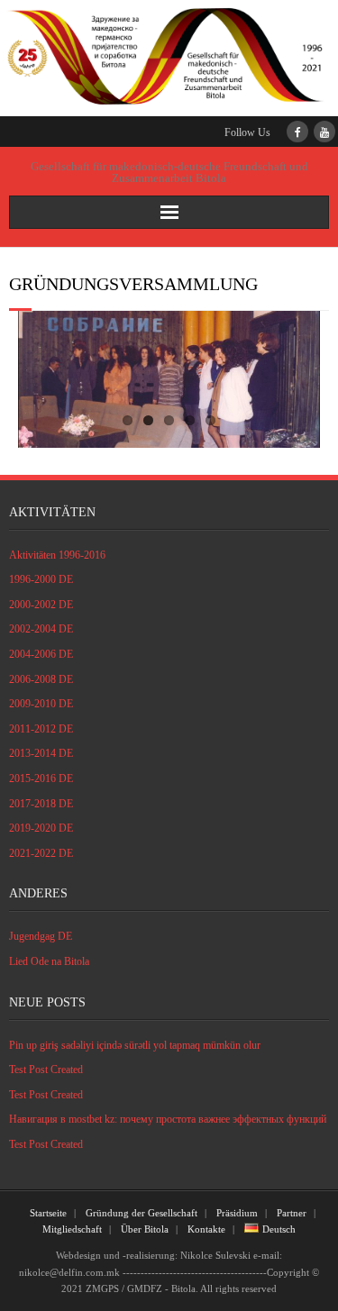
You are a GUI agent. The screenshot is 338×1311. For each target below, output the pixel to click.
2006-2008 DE (41, 679)
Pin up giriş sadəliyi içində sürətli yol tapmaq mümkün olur (134, 1045)
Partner (291, 1212)
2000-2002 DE (41, 604)
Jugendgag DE (40, 936)
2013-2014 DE (41, 753)
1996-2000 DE (41, 579)
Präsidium (237, 1212)
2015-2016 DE (41, 778)
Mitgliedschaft (72, 1229)
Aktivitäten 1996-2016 (57, 555)
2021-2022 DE (41, 853)
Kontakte (206, 1229)
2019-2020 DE (41, 828)
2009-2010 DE (41, 703)
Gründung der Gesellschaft (141, 1212)
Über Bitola (145, 1229)
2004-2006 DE (41, 654)
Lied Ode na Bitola (49, 961)
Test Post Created (46, 1069)
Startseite (48, 1212)
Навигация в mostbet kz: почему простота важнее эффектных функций (167, 1119)
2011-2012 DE (41, 729)
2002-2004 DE (41, 629)
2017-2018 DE (41, 803)
